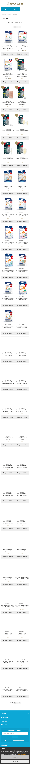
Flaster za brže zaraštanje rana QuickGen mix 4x (22, 187)
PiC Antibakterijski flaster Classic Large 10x (22, 326)
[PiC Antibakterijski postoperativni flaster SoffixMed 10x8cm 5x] (8, 539)
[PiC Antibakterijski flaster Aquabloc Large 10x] (22, 372)
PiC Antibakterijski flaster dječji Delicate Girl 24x (22, 242)
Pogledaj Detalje (8, 54)
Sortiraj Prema (10, 22)
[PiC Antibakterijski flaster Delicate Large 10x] (8, 204)
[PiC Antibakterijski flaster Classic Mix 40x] (22, 344)
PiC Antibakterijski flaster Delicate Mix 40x (8, 242)
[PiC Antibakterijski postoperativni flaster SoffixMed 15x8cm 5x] (8, 567)
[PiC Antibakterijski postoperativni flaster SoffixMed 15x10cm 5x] (22, 539)
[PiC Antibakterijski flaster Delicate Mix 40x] (8, 232)
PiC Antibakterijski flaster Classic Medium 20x (8, 326)
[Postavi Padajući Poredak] (21, 22)
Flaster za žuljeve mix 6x (22, 130)
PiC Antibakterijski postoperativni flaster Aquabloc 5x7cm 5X (8, 466)
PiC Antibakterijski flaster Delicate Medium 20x (8, 47)
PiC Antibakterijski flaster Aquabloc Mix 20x (8, 410)
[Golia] (15, 3)
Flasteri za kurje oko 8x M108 (22, 661)
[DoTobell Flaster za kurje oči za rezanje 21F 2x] (22, 679)
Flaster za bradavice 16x (8, 130)
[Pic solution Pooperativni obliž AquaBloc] (8, 64)
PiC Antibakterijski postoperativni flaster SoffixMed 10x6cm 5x (22, 522)
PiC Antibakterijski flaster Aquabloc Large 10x (22, 382)
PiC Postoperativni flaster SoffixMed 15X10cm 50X (22, 577)
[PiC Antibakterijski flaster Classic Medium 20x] (8, 316)
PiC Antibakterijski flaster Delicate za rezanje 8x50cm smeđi (22, 271)
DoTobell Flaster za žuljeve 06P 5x (8, 661)
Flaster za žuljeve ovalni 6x (22, 158)
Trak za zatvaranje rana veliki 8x (22, 438)
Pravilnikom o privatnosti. (18, 740)
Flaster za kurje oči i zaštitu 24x (22, 103)
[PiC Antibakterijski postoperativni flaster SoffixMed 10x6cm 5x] (22, 511)
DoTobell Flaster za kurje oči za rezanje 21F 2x (22, 689)
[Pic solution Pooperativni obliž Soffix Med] (22, 36)
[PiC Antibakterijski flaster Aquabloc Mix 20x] (8, 399)
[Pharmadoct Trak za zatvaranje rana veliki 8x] (22, 427)
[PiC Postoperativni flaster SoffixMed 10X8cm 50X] (8, 595)
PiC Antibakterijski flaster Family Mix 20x (22, 298)
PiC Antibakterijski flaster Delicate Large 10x (8, 214)
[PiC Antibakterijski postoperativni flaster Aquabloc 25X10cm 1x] (22, 483)
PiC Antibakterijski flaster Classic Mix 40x (22, 354)
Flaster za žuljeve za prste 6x (8, 158)
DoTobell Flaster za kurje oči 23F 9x (8, 689)
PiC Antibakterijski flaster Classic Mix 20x (8, 354)
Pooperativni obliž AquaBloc (8, 75)
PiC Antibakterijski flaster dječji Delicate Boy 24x (8, 270)
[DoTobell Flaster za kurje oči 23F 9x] (8, 679)
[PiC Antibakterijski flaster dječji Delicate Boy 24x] (8, 260)
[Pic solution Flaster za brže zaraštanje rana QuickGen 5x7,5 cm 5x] (8, 623)
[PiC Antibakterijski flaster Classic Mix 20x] (8, 344)
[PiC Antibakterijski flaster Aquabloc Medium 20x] (8, 372)
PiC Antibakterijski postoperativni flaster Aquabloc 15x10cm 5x (8, 494)
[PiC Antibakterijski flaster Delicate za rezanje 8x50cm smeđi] (22, 260)
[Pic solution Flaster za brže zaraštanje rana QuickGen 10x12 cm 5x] (22, 623)
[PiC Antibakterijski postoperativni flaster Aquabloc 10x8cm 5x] (22, 455)
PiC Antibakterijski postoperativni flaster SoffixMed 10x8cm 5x (8, 550)
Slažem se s (9, 740)
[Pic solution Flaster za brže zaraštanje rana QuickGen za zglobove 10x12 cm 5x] (8, 176)
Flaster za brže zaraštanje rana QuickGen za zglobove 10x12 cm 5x (8, 188)
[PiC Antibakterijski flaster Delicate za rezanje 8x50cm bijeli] (8, 288)
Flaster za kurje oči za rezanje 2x (8, 103)
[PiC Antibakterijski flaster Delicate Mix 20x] (22, 204)
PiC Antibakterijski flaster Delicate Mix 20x (22, 214)
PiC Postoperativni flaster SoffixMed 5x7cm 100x (22, 605)
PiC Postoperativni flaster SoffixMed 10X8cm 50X (8, 605)
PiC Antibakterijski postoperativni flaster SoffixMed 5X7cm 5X (8, 522)
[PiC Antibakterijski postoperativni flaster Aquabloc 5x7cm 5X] (8, 455)
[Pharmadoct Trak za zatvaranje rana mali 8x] (8, 427)
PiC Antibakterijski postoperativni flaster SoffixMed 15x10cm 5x (22, 550)
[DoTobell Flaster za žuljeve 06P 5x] (8, 651)
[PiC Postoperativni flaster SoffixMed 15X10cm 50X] (22, 567)
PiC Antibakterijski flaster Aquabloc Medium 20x (8, 382)
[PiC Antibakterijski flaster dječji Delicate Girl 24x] (22, 232)
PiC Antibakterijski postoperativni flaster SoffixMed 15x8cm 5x (8, 578)
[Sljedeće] (19, 27)
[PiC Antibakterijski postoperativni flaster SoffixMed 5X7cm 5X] (8, 511)
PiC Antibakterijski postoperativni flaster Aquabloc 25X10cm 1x (22, 494)
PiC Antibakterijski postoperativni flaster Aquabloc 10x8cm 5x (22, 466)
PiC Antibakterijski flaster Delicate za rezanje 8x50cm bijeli (8, 299)
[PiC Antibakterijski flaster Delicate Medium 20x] (8, 36)
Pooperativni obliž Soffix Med (22, 47)
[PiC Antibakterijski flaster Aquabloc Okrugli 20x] (22, 399)
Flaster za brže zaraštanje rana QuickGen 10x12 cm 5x (22, 634)
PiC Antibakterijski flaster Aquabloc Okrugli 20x (22, 410)
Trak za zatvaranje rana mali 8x (8, 438)
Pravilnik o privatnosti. (21, 754)
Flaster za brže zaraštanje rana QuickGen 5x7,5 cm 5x (8, 634)
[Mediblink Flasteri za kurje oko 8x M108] (22, 651)
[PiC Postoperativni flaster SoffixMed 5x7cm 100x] (22, 595)
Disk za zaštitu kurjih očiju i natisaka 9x (22, 75)
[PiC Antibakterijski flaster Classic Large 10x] (22, 316)
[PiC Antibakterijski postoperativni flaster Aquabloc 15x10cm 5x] (8, 483)
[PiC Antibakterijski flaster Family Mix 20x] (22, 288)
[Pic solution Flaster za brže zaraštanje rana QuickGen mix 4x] (22, 176)
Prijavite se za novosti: (14, 730)
